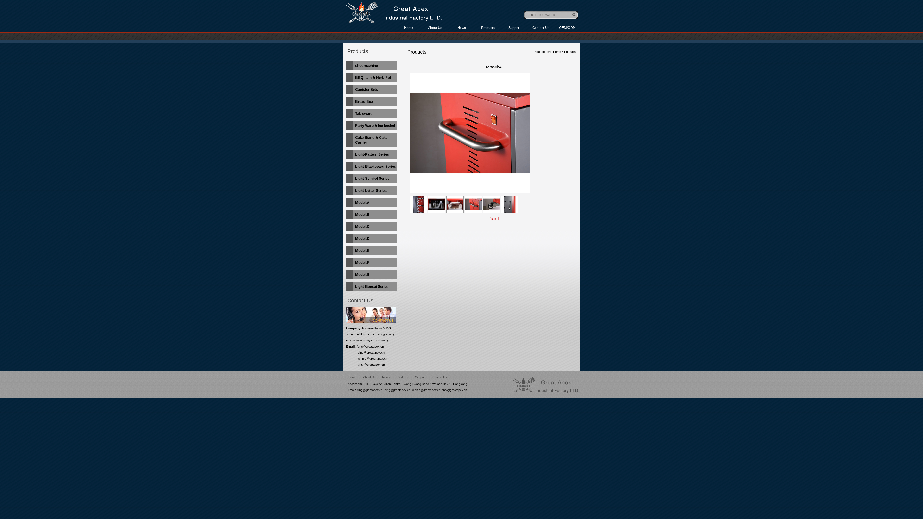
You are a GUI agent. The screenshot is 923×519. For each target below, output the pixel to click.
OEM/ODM (567, 28)
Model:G (362, 274)
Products (488, 28)
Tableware (363, 113)
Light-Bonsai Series (371, 286)
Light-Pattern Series (372, 154)
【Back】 (494, 219)
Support (514, 28)
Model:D (362, 238)
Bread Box (364, 101)
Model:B (362, 214)
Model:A (362, 202)
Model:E (362, 250)
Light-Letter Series (371, 190)
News (461, 28)
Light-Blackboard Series (375, 166)
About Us (435, 28)
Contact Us (540, 28)
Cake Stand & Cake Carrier (371, 140)
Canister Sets (366, 89)
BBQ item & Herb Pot (373, 77)
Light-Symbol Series (372, 178)
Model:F (362, 262)
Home (408, 28)
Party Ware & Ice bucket (375, 126)
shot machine (366, 65)
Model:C (362, 226)
